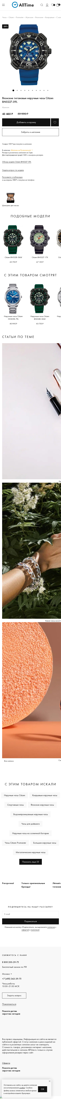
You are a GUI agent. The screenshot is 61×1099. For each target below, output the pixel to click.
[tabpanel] (30, 54)
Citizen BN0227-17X (40, 257)
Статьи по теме (18, 337)
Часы (4, 17)
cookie (22, 1087)
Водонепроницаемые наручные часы (30, 814)
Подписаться (30, 921)
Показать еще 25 (30, 861)
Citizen (11, 17)
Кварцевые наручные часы (44, 795)
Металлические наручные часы (30, 852)
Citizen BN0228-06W (13, 257)
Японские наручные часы (42, 804)
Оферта (6, 1063)
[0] (52, 5)
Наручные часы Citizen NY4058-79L (13, 317)
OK (42, 1089)
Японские (39, 17)
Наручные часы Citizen (14, 795)
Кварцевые (49, 17)
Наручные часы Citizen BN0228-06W (39, 317)
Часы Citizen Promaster (15, 842)
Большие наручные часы (44, 842)
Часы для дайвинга (30, 823)
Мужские (29, 17)
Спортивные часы (15, 804)
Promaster (20, 17)
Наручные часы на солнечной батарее (30, 833)
